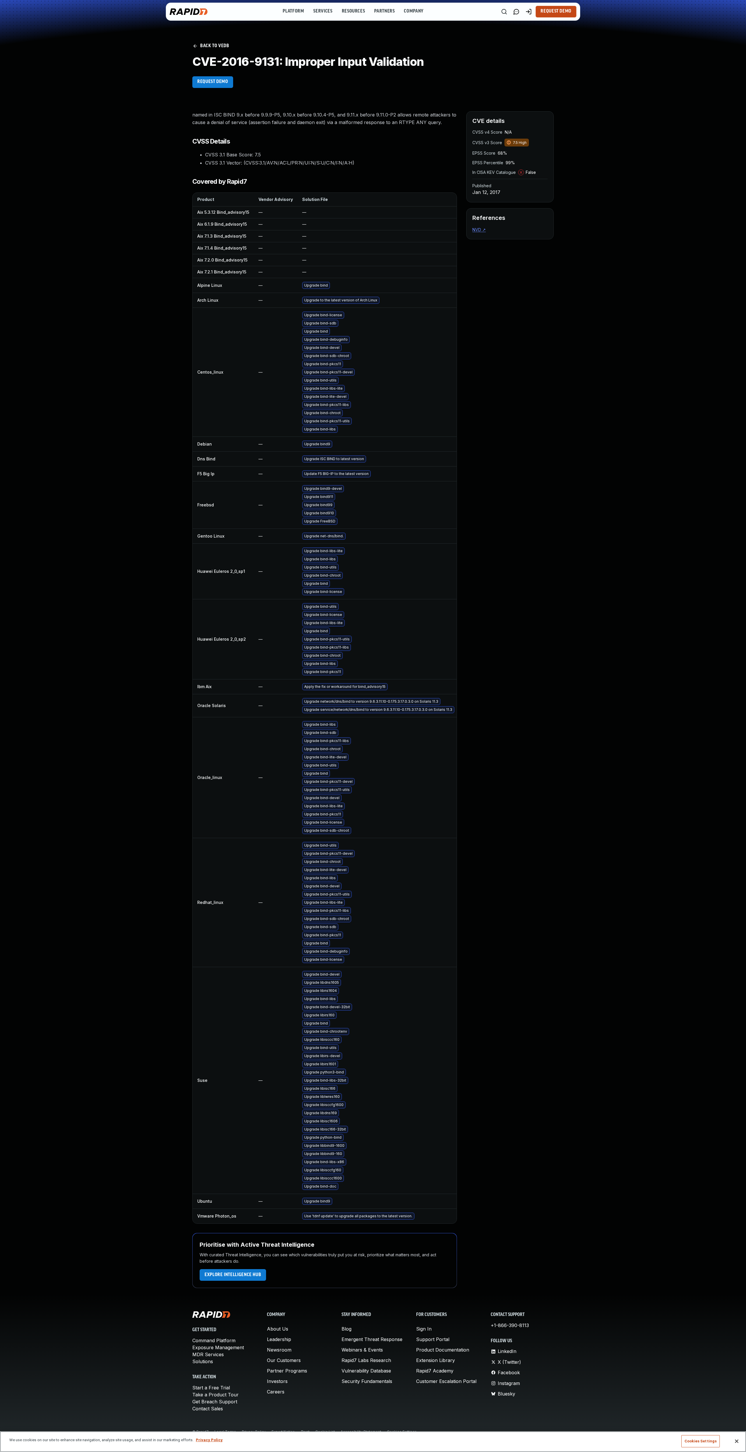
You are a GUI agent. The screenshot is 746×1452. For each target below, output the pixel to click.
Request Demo (556, 11)
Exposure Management (218, 1347)
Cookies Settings (701, 1441)
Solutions (202, 1361)
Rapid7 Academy (434, 1371)
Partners (384, 11)
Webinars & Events (362, 1350)
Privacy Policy (209, 1440)
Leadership (279, 1339)
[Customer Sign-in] (528, 11)
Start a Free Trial (211, 1388)
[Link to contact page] (516, 11)
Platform (293, 11)
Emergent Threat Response (372, 1339)
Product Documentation (442, 1350)
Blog (346, 1329)
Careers (275, 1392)
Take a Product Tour (215, 1395)
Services (322, 11)
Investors (277, 1381)
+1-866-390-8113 (510, 1325)
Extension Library (435, 1360)
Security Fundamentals (367, 1381)
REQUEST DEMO (212, 82)
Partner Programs (287, 1371)
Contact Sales (207, 1409)
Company (413, 11)
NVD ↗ (479, 229)
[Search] (504, 11)
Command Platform (213, 1340)
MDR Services (208, 1354)
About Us (277, 1329)
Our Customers (284, 1360)
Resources (353, 11)
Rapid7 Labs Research (366, 1360)
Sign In (424, 1329)
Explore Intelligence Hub (233, 1275)
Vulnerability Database (366, 1371)
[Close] (736, 1441)
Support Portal (432, 1339)
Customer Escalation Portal (446, 1381)
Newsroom (279, 1350)
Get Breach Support (214, 1402)
